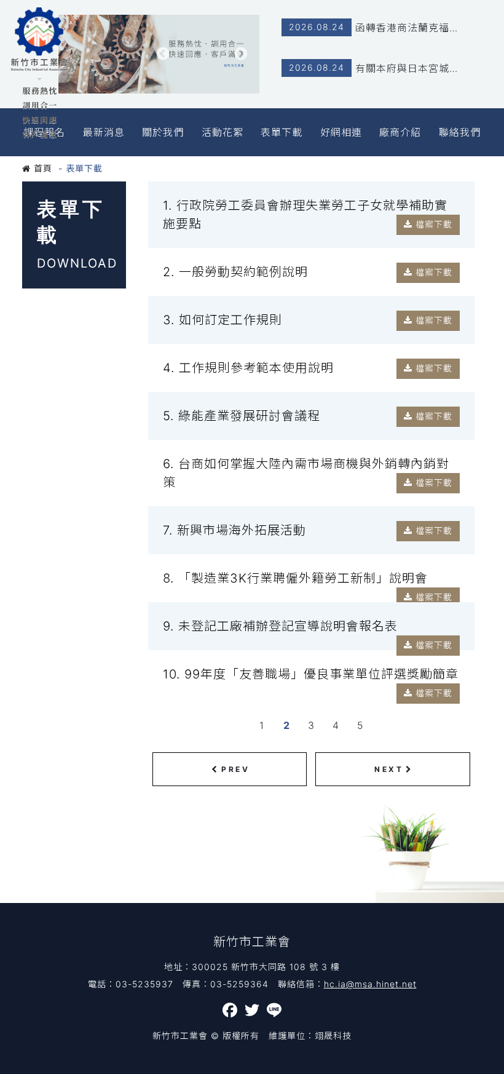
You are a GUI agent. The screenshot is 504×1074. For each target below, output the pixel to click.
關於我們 (163, 132)
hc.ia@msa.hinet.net (370, 984)
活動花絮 (222, 132)
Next (241, 54)
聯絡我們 (460, 132)
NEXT (388, 769)
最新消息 (104, 132)
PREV (235, 769)
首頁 (41, 168)
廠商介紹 (400, 132)
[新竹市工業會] (39, 72)
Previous (162, 54)
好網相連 (341, 132)
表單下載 (281, 132)
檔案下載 (432, 224)
